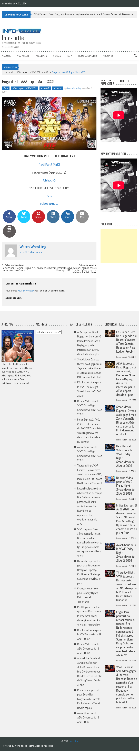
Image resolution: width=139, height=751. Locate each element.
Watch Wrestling (74, 88)
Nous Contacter (87, 55)
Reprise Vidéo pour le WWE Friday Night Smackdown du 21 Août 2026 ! (125, 485)
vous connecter (26, 290)
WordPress (20, 745)
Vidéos (57, 55)
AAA (46, 72)
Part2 (48, 164)
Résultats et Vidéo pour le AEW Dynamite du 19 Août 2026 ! (89, 634)
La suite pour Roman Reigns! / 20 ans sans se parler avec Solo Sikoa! (25, 269)
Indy (69, 55)
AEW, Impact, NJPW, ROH (29, 72)
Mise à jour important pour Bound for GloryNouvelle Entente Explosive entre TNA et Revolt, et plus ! (88, 698)
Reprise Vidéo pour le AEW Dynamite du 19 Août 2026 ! (88, 648)
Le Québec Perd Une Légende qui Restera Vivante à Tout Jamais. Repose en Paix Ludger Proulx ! (126, 341)
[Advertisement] (119, 246)
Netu (49, 196)
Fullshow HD (49, 180)
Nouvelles (23, 55)
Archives (108, 55)
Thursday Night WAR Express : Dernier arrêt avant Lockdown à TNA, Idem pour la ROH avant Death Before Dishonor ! (89, 474)
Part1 (42, 164)
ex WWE (45, 88)
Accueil (6, 55)
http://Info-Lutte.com (30, 252)
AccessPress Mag (44, 745)
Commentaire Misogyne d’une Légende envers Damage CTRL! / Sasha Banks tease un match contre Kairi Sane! (72, 269)
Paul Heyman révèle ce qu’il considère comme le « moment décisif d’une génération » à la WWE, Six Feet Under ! (89, 615)
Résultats (41, 55)
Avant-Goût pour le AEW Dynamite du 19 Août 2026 (88, 717)
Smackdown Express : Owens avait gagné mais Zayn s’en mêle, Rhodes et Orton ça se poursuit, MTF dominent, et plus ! (89, 368)
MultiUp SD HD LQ (49, 203)
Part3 (56, 164)
